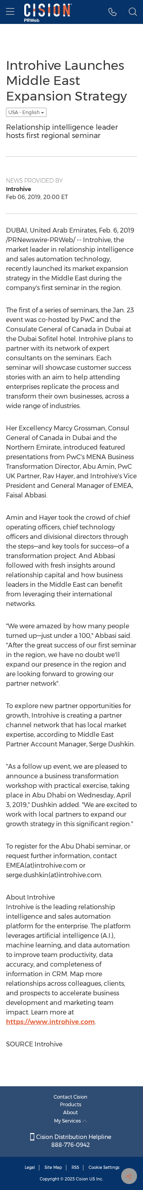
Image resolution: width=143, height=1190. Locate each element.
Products (70, 1104)
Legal (30, 1167)
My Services (68, 1121)
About (70, 1112)
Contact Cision (70, 1097)
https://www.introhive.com (50, 1022)
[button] (112, 12)
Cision (82, 1179)
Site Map (53, 1167)
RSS (75, 1167)
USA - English (24, 112)
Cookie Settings (104, 1167)
